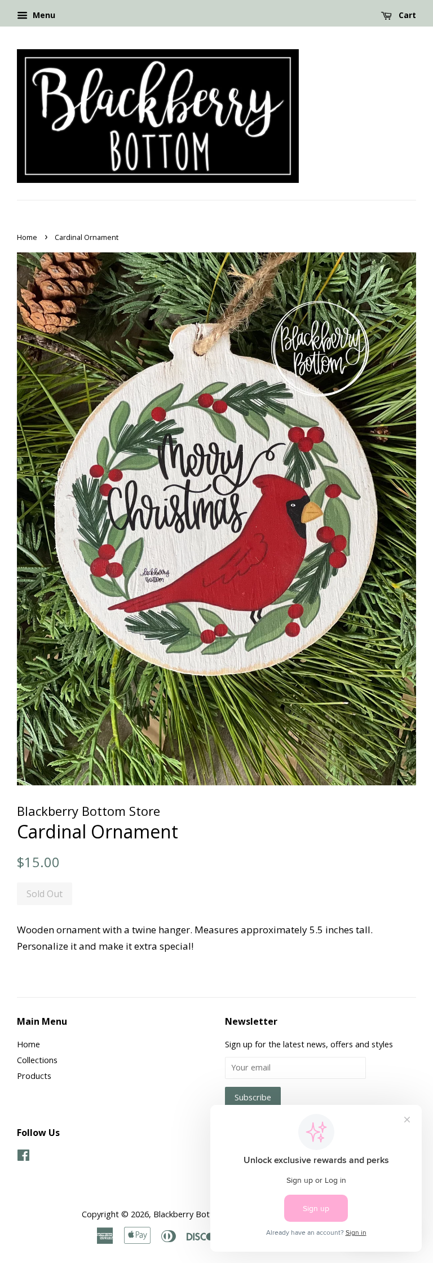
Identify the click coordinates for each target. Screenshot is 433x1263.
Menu (42, 15)
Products (34, 1075)
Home (27, 237)
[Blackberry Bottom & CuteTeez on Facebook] (23, 1157)
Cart (406, 15)
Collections (37, 1060)
